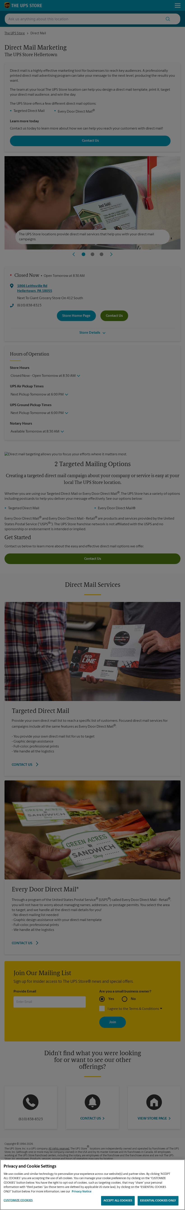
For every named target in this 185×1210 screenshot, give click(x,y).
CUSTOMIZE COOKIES (18, 1200)
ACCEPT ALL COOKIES (118, 1200)
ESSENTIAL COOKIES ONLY (158, 1200)
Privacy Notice (81, 1191)
